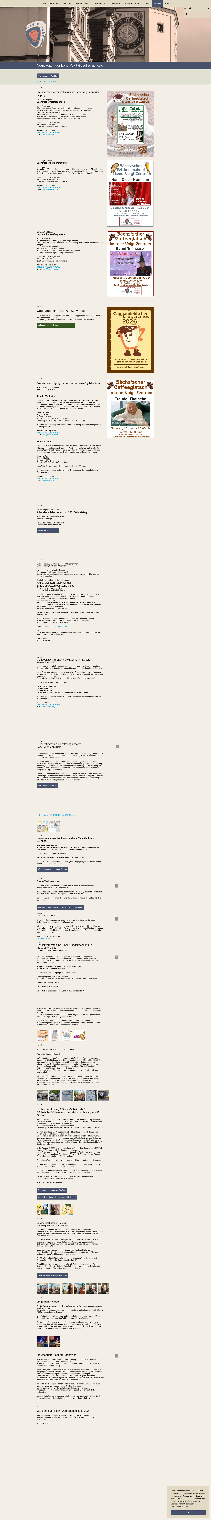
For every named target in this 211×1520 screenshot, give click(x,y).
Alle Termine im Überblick (48, 76)
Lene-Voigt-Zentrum (82, 3)
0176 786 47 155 (60, 627)
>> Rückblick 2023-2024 (46, 81)
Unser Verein (66, 3)
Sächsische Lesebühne (132, 3)
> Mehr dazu (43, 531)
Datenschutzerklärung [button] (179, 1507)
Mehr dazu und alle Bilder (48, 325)
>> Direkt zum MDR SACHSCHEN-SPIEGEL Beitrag (57, 816)
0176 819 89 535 (57, 132)
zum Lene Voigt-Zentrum (47, 786)
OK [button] (188, 1512)
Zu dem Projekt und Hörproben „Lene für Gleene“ (57, 1198)
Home (44, 3)
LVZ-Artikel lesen (43, 939)
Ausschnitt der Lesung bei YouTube (52, 1191)
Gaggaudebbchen (100, 3)
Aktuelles (157, 3)
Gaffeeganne (115, 3)
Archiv (167, 3)
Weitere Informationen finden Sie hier (52, 870)
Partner (147, 3)
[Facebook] (190, 9)
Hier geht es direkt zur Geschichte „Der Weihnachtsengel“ (60, 908)
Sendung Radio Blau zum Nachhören (52, 1277)
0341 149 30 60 (43, 132)
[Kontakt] (186, 9)
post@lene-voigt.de (50, 134)
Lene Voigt (54, 3)
